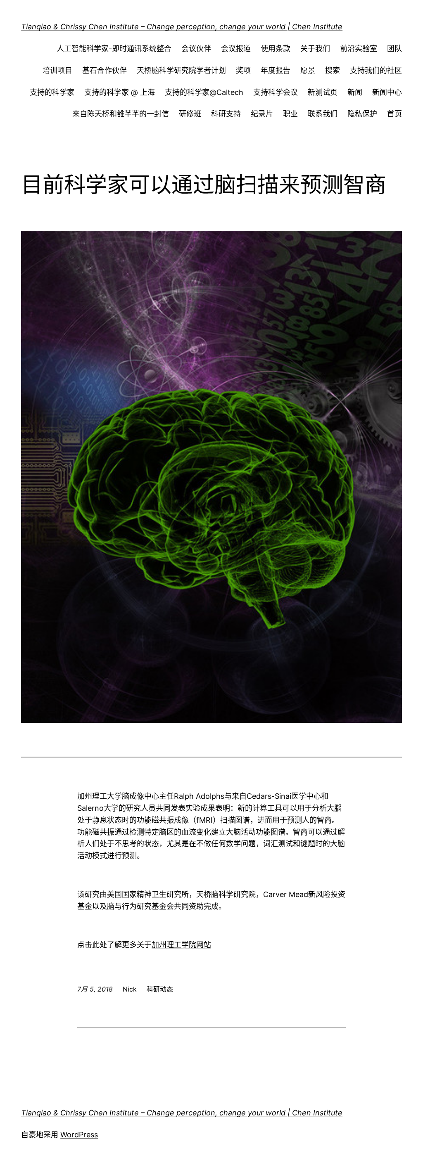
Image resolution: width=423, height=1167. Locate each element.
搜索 (332, 70)
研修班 (190, 113)
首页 (394, 113)
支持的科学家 (52, 92)
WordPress (79, 1134)
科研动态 (160, 989)
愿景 (307, 70)
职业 (290, 113)
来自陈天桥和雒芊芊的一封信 (120, 113)
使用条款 (275, 48)
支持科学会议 (275, 92)
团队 (394, 48)
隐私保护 (362, 113)
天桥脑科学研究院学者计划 (181, 70)
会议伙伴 (196, 48)
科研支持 (226, 113)
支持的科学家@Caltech (204, 92)
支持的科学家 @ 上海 (119, 92)
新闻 (354, 92)
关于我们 (315, 48)
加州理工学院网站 (181, 944)
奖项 (243, 70)
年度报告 (275, 70)
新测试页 (322, 92)
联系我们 (322, 113)
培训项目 (57, 70)
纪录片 (262, 113)
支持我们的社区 (376, 70)
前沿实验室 (358, 48)
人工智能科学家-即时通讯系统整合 (114, 48)
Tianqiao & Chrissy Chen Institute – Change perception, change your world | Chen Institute (181, 26)
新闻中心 (387, 92)
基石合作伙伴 (104, 70)
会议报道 (236, 48)
